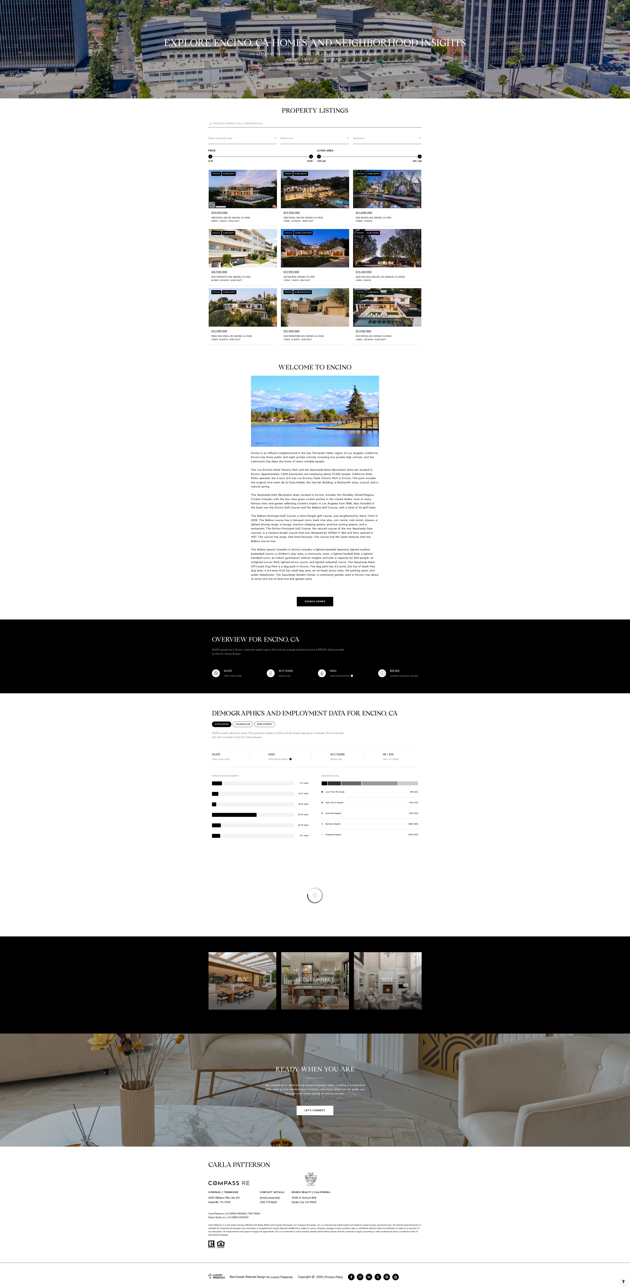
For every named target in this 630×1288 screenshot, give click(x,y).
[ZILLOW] (395, 1277)
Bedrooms (359, 138)
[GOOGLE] (386, 1277)
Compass (302, 1225)
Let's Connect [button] (315, 1110)
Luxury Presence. (282, 1277)
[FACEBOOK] (351, 1277)
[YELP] (378, 1277)
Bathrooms (287, 138)
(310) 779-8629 (268, 1202)
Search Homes (315, 601)
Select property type (220, 138)
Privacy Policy (334, 1277)
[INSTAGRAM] (360, 1277)
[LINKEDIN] (369, 1277)
